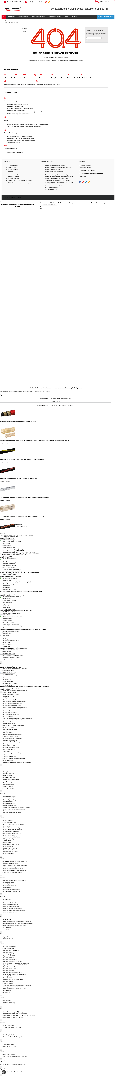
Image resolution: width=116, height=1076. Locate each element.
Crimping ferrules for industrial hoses (13, 1004)
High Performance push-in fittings (12, 833)
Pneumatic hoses (7, 820)
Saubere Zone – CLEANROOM (15, 152)
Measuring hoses (7, 884)
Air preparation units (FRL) (10, 848)
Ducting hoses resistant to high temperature (14, 707)
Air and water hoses (8, 1044)
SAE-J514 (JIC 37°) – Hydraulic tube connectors (16, 963)
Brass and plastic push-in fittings (12, 828)
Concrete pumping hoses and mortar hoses (14, 701)
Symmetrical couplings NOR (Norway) (13, 1012)
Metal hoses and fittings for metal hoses (13, 720)
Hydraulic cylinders (8, 981)
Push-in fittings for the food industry (12, 829)
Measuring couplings (8, 882)
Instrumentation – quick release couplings (14, 910)
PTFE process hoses (8, 731)
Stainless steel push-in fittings (11, 831)
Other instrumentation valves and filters (13, 908)
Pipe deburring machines (9, 805)
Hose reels (6, 770)
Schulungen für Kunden (13, 142)
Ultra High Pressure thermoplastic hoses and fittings (17, 921)
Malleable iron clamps (9, 1002)
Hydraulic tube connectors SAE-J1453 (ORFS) (15, 965)
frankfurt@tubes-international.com (36, 1)
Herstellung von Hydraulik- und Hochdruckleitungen (20, 108)
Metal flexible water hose (9, 1046)
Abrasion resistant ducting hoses (12, 705)
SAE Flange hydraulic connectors (12, 954)
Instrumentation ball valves (10, 904)
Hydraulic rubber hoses (9, 946)
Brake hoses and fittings (9, 760)
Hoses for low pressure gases (11, 747)
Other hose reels (7, 775)
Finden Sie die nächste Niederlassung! (15, 1)
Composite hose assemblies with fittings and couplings (17, 718)
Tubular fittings (7, 840)
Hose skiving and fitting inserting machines (14, 800)
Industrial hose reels (8, 773)
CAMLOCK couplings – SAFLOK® (12, 1027)
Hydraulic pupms (7, 937)
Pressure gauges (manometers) (11, 891)
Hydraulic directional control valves (12, 972)
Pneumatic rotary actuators (10, 851)
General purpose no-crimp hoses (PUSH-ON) (15, 1056)
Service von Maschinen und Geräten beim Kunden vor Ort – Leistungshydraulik (27, 124)
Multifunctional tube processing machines (14, 809)
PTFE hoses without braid (10, 729)
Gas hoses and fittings (9, 745)
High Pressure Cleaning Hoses (11, 867)
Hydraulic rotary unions (9, 968)
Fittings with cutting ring (9, 839)
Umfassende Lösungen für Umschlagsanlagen (19, 136)
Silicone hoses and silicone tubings (12, 734)
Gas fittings (6, 751)
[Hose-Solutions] (49, 1)
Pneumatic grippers (8, 853)
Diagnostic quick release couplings (12, 889)
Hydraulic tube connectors (10, 959)
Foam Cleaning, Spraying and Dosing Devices (15, 865)
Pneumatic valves (8, 846)
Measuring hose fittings (9, 885)
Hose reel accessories (9, 777)
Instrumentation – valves (10, 912)
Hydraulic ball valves (8, 970)
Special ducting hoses (9, 711)
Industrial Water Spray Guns (10, 863)
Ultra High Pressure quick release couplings (14, 925)
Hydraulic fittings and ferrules (11, 950)
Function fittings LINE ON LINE (11, 844)
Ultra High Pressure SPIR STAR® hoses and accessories (18, 923)
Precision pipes (7, 899)
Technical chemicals (8, 788)
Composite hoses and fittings (11, 714)
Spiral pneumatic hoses (9, 822)
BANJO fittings (7, 842)
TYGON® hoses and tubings (10, 736)
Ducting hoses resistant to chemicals (13, 709)
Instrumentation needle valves (11, 906)
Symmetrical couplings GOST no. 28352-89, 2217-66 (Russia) (19, 1015)
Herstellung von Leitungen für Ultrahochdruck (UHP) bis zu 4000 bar (25, 112)
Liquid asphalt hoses (8, 696)
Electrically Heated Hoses (10, 740)
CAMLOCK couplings (8, 1025)
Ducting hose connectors (9, 712)
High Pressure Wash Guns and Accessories (14, 870)
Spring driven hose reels (9, 771)
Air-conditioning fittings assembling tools (14, 758)
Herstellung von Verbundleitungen (16, 110)
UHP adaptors (7, 927)
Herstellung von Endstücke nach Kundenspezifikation (21, 140)
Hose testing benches (9, 803)
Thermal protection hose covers (11, 783)
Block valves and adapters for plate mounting (15, 974)
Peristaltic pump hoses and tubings (12, 738)
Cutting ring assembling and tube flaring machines (16, 807)
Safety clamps (7, 1000)
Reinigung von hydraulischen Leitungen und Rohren (20, 138)
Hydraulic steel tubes (8, 957)
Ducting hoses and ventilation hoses (12, 703)
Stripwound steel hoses (9, 721)
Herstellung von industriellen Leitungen (17, 104)
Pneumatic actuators (9, 850)
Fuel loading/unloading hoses (11, 694)
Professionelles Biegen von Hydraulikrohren (18, 113)
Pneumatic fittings (8, 826)
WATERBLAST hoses (8, 920)
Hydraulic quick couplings (10, 966)
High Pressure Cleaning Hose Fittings (13, 868)
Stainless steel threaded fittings (11, 837)
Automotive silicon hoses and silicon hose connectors (17, 762)
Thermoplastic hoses (8, 948)
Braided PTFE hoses (8, 727)
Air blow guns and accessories (11, 779)
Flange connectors (8, 938)
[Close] (0, 201)
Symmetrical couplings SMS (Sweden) (13, 1017)
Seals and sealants (8, 786)
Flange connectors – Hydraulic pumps (13, 979)
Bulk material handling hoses (11, 700)
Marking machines (8, 801)
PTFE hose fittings (8, 732)
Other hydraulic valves (9, 976)
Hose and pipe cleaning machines (12, 812)
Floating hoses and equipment (11, 744)
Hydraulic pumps (7, 977)
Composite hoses (7, 716)
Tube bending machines (9, 811)
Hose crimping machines (9, 796)
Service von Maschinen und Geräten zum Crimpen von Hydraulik (24, 126)
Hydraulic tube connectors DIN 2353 (12, 961)
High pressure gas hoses (9, 749)
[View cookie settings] (4, 1072)
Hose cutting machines (9, 798)
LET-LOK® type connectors (10, 901)
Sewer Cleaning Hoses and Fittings (12, 872)
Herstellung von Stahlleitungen (15, 106)
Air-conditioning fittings (9, 756)
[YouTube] (46, 1)
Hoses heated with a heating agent (12, 742)
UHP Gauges (6, 929)
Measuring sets (7, 887)
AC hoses (5, 754)
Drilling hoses (6, 698)
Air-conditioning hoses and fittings (12, 753)
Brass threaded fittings (9, 835)
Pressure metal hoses (9, 723)
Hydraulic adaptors (8, 952)
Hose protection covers (9, 781)
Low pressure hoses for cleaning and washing (15, 861)
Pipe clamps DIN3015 (9, 956)
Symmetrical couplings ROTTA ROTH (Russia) (15, 1013)
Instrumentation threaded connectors (13, 903)
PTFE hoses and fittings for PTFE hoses (13, 725)
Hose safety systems (8, 784)
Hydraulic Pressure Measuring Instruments (14, 880)
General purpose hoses (9, 1054)
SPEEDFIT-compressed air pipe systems (13, 824)
